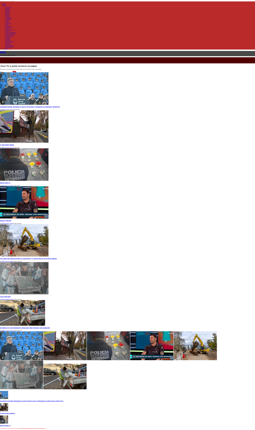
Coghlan (7, 16)
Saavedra (7, 38)
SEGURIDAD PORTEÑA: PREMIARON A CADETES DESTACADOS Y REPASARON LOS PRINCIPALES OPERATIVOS (30, 107)
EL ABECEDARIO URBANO (7, 145)
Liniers (7, 25)
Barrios (4, 5)
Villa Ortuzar (8, 45)
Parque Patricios (9, 36)
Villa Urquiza (8, 47)
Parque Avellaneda (10, 32)
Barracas (7, 11)
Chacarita (7, 19)
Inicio (4, 3)
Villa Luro (7, 43)
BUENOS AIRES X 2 (5, 183)
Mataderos (8, 26)
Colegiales (8, 17)
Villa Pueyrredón (9, 46)
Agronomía (8, 7)
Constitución (8, 18)
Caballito (7, 14)
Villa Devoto (8, 42)
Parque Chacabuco (10, 33)
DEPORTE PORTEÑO (5, 221)
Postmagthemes (41, 428)
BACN (3, 52)
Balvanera (8, 9)
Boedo (7, 13)
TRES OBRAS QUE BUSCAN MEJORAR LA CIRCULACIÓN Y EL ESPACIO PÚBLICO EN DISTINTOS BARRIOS (28, 259)
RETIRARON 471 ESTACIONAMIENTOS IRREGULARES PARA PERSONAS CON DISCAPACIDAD (25, 328)
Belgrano (7, 12)
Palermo (7, 31)
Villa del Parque (9, 41)
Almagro (7, 8)
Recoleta (7, 37)
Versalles (7, 40)
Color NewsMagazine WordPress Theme (26, 428)
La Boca (7, 22)
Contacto (5, 49)
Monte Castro (8, 27)
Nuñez (7, 28)
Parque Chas (8, 35)
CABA (4, 4)
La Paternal (8, 23)
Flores (7, 21)
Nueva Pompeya (9, 30)
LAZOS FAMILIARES (5, 297)
